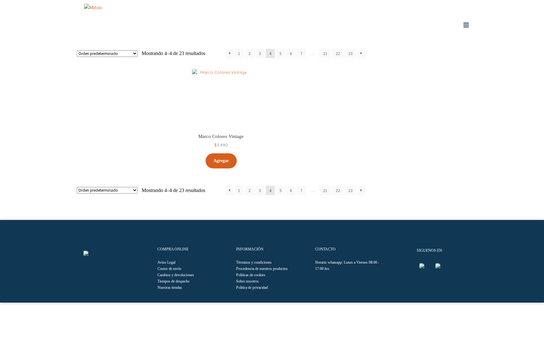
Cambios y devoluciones (175, 275)
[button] (86, 253)
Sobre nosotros (247, 281)
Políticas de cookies (250, 275)
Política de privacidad (252, 287)
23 (350, 53)
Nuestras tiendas (169, 287)
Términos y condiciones (254, 262)
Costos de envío (169, 268)
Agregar (221, 160)
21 (325, 53)
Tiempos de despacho (173, 281)
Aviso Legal (166, 262)
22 (338, 53)
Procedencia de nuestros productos (262, 268)
